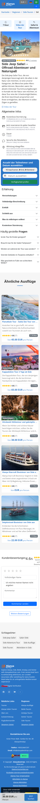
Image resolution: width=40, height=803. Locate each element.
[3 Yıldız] (12, 570)
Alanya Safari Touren (9, 709)
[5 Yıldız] (20, 570)
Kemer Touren (26, 717)
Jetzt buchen (31, 797)
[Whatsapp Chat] (36, 2)
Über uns (4, 713)
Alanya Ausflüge (27, 705)
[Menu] (31, 2)
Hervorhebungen (9, 196)
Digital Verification (14, 686)
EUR (23, 2)
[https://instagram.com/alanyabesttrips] (9, 692)
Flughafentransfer (8, 720)
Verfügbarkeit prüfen (20, 182)
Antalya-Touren (27, 713)
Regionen (16, 12)
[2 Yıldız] (9, 570)
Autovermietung (7, 717)
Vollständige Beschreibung (13, 202)
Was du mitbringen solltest (13, 219)
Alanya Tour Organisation (20, 776)
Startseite (5, 12)
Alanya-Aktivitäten (20, 782)
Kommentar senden (20, 604)
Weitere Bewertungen (20, 613)
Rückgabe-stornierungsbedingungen (20, 772)
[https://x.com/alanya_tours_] (20, 692)
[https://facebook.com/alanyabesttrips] (3, 692)
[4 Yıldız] (16, 570)
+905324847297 (23, 747)
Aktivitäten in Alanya (20, 779)
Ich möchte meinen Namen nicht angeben (19, 584)
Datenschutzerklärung (20, 769)
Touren (4, 705)
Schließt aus (7, 213)
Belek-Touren (26, 709)
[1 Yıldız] (5, 570)
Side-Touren (28, 12)
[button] (12, 55)
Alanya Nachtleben (20, 785)
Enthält (5, 207)
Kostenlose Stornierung (12, 225)
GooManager (13, 767)
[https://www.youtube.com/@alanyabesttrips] (14, 692)
